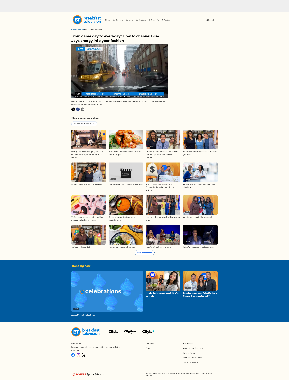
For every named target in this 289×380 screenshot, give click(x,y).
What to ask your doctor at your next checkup (199, 185)
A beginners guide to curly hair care (86, 184)
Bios (148, 348)
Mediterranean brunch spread (122, 247)
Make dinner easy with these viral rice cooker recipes (125, 153)
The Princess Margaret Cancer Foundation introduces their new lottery (160, 187)
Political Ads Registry (192, 357)
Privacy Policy (189, 353)
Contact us (151, 343)
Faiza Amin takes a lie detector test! (198, 247)
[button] (88, 139)
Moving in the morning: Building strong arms (163, 218)
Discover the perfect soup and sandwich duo (122, 218)
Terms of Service (190, 362)
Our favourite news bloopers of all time (126, 184)
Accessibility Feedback (193, 348)
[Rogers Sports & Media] (88, 374)
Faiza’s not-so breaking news (158, 247)
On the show (77, 29)
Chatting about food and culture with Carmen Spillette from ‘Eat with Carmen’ (162, 154)
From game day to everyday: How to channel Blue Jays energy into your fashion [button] (87, 154)
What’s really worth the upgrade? (197, 217)
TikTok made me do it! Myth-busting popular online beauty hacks (87, 218)
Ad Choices (188, 343)
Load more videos (144, 253)
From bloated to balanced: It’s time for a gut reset (200, 153)
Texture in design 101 (80, 247)
